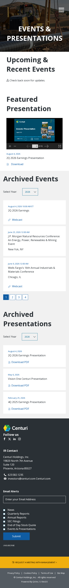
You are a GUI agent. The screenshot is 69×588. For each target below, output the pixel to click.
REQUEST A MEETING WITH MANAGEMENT (36, 562)
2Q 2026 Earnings (18, 210)
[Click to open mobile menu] (61, 10)
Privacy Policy (14, 573)
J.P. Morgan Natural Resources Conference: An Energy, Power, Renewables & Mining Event (34, 240)
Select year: (10, 191)
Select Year (9, 336)
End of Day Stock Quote (22, 525)
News (11, 510)
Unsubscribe (9, 545)
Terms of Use (47, 573)
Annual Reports (17, 517)
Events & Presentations (22, 529)
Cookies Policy (30, 573)
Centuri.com (43, 478)
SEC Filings (14, 521)
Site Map (61, 573)
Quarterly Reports (18, 513)
